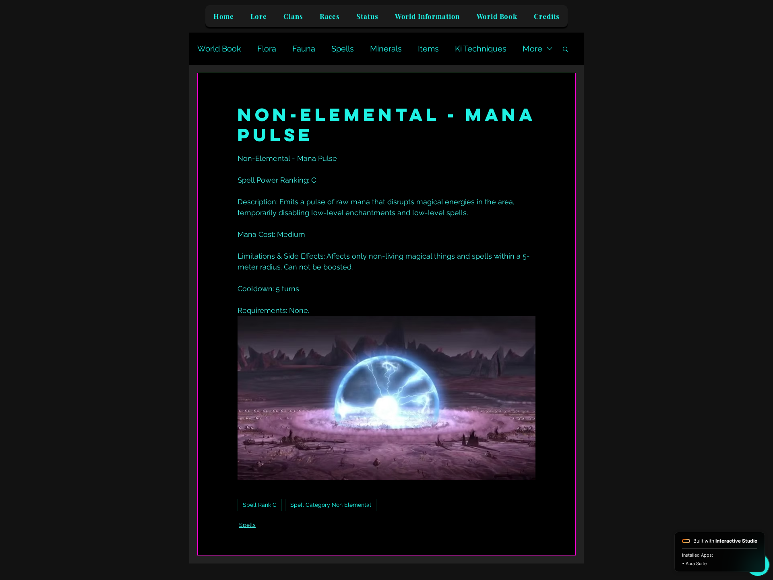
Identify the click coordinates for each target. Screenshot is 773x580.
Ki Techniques (480, 48)
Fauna (303, 48)
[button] (565, 48)
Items (428, 48)
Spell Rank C (260, 505)
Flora (266, 48)
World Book (219, 48)
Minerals (386, 48)
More (532, 48)
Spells (342, 48)
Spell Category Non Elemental (330, 505)
